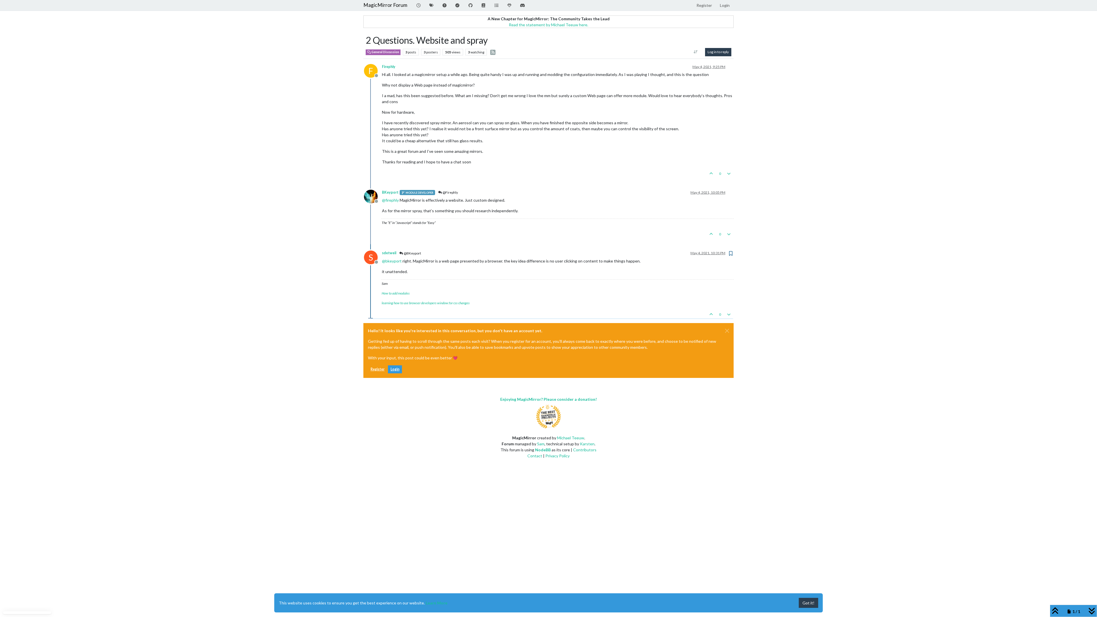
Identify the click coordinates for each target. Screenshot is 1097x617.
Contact (534, 455)
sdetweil (389, 253)
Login (395, 369)
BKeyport (390, 192)
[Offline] (373, 196)
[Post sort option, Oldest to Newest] (695, 52)
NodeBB (543, 449)
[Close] (727, 330)
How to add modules (396, 293)
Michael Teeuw (570, 437)
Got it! (808, 602)
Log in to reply (718, 52)
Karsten (587, 443)
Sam (541, 443)
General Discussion (385, 52)
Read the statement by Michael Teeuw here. (548, 24)
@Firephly (450, 192)
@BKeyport (412, 253)
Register (378, 369)
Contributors (584, 449)
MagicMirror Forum (385, 5)
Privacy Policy (557, 455)
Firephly (388, 67)
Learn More (436, 602)
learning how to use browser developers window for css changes (426, 303)
